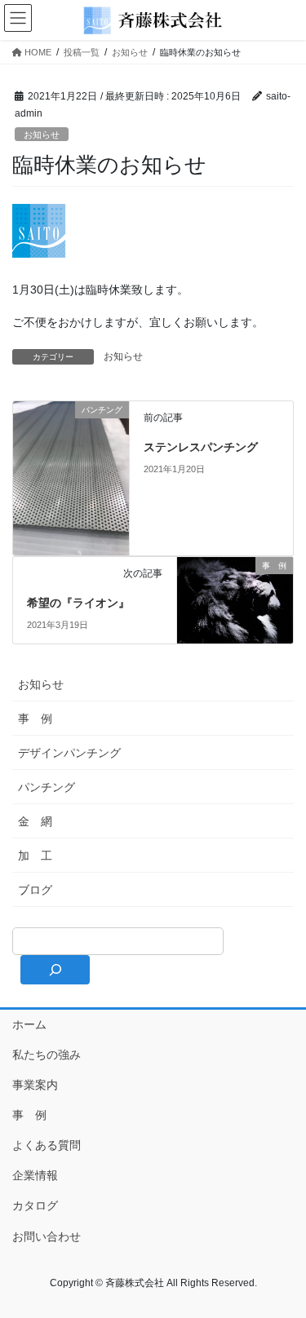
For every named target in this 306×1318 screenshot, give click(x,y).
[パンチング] (71, 477)
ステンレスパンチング (201, 446)
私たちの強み (46, 1054)
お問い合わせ (46, 1236)
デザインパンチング (69, 752)
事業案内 (35, 1084)
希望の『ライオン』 (78, 602)
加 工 (35, 855)
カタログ (35, 1205)
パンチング (46, 787)
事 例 (35, 718)
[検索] (55, 969)
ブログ (35, 889)
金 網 (35, 821)
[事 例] (235, 594)
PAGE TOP (283, 1264)
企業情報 (35, 1175)
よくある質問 (46, 1145)
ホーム (29, 1024)
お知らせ (42, 134)
